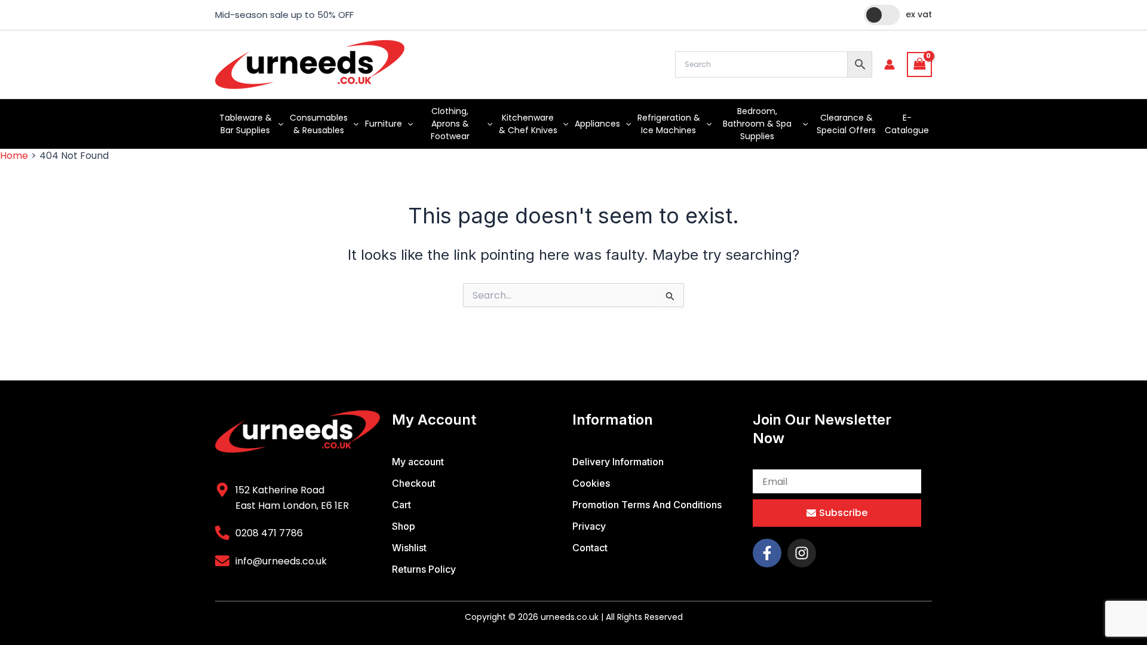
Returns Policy (424, 569)
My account (418, 462)
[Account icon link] (889, 64)
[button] (277, 124)
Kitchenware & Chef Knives (528, 124)
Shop (403, 526)
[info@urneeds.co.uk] (222, 561)
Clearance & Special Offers (846, 124)
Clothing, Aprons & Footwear (450, 123)
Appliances (597, 124)
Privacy (589, 526)
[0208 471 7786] (222, 533)
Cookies (591, 483)
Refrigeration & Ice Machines (668, 124)
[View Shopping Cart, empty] (919, 64)
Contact (590, 548)
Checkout (414, 483)
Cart (401, 505)
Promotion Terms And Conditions (647, 505)
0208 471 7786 (269, 533)
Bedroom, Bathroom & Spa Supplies (757, 123)
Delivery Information (618, 462)
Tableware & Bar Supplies (245, 124)
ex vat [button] (919, 14)
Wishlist (409, 548)
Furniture (383, 124)
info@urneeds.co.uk (281, 561)
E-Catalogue (907, 124)
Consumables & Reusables (319, 124)
